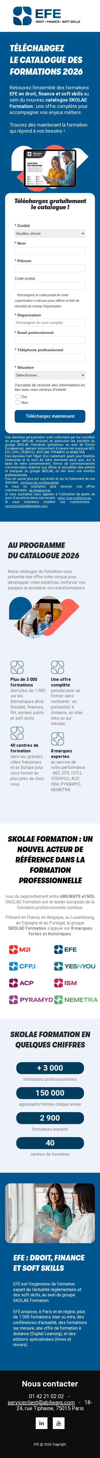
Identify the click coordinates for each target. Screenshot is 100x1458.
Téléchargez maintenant (50, 416)
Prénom (23, 261)
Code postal (25, 278)
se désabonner (40, 490)
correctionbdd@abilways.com (26, 506)
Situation (24, 367)
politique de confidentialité (40, 482)
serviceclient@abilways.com (41, 1402)
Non (24, 402)
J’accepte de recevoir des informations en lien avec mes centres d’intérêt (50, 387)
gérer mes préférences (74, 498)
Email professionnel (34, 332)
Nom (20, 243)
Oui (24, 397)
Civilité (22, 226)
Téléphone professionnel (39, 350)
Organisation (28, 315)
